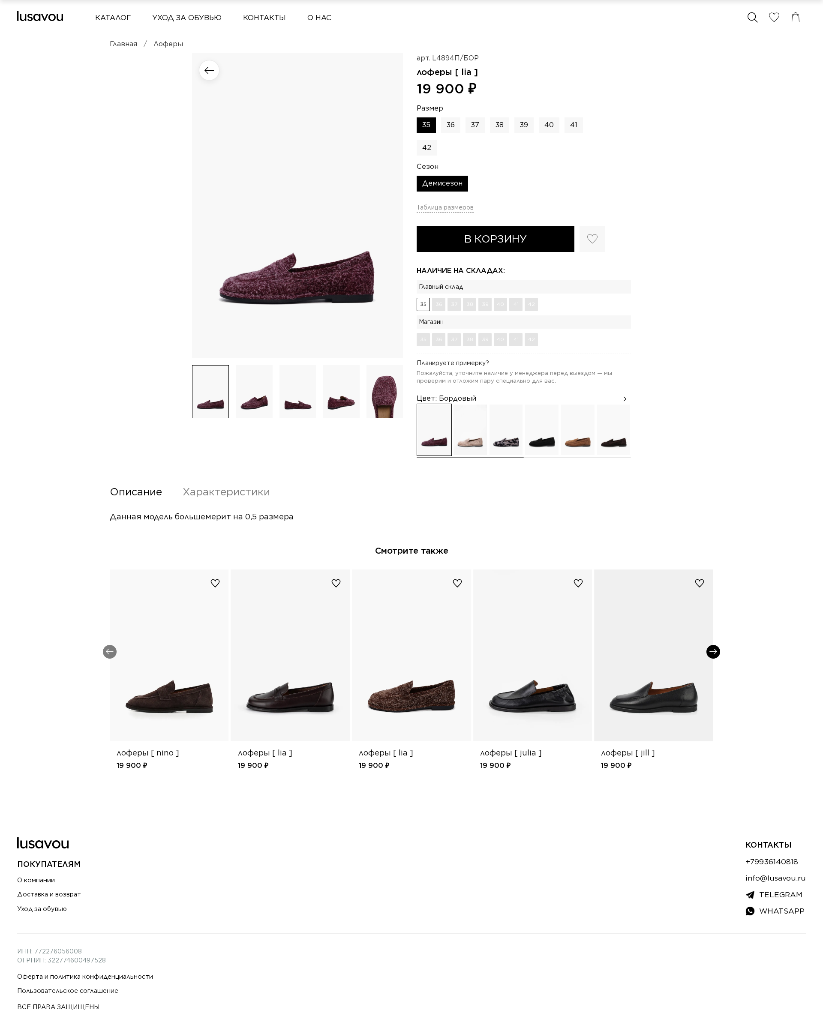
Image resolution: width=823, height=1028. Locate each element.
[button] (752, 17)
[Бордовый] (434, 430)
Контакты (264, 17)
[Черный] (542, 430)
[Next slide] (389, 205)
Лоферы (168, 44)
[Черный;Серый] (506, 430)
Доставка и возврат (49, 894)
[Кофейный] (578, 430)
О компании (36, 880)
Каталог (113, 17)
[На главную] (40, 16)
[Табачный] (470, 430)
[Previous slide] (205, 205)
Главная (123, 44)
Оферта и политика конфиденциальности (85, 976)
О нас (319, 17)
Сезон (428, 166)
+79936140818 (771, 861)
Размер (430, 108)
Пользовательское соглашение (67, 990)
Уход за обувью (187, 17)
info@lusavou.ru (775, 877)
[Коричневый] (614, 430)
